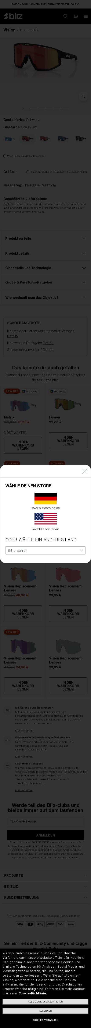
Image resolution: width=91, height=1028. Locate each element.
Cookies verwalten (45, 1020)
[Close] (85, 471)
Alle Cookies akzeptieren (45, 1002)
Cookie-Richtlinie (32, 993)
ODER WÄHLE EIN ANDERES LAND (41, 539)
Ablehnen (45, 1011)
